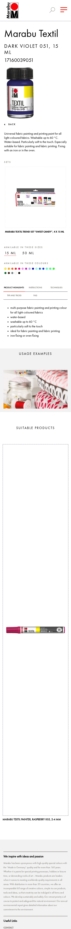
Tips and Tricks (14, 296)
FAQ (35, 296)
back (12, 124)
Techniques (56, 288)
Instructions (35, 288)
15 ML (10, 253)
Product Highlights (14, 288)
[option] (35, 201)
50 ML (28, 253)
